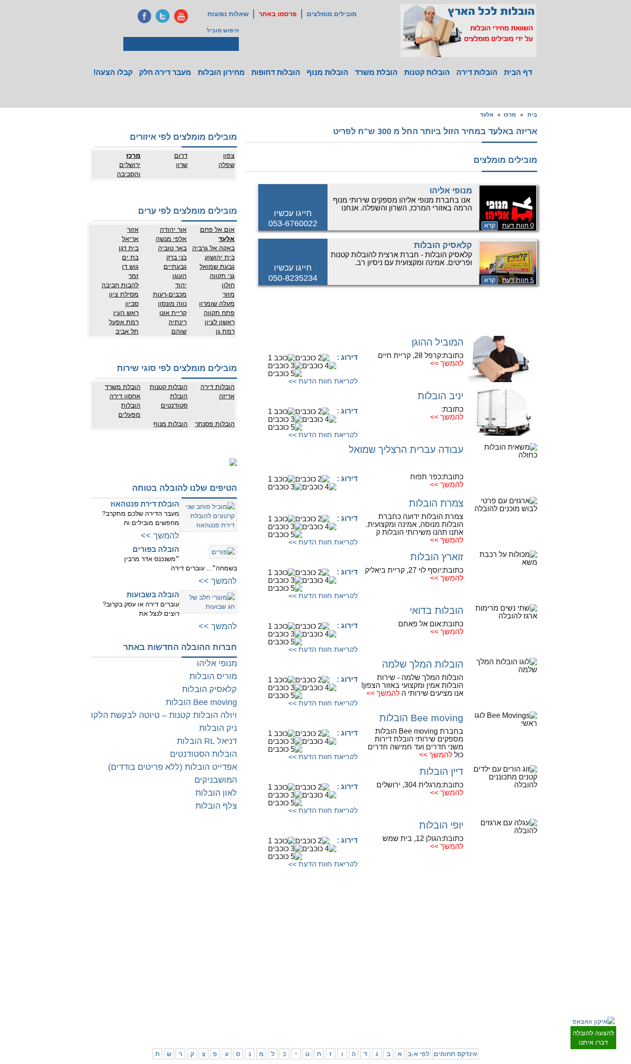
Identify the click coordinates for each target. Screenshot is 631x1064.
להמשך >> (446, 363)
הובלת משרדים (135, 977)
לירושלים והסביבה (536, 1009)
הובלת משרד (376, 72)
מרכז (510, 114)
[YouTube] (181, 16)
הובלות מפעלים (129, 410)
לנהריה (419, 977)
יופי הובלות (441, 825)
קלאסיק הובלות (443, 245)
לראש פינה (378, 1014)
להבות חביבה (120, 285)
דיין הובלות (441, 771)
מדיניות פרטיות (173, 933)
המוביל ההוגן (437, 342)
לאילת (302, 1005)
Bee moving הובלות (421, 717)
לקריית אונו (497, 970)
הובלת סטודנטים (174, 400)
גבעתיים (175, 266)
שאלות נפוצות (228, 14)
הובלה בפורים (156, 549)
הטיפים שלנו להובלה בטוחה (184, 488)
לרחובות (299, 924)
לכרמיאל (418, 1005)
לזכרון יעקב (415, 995)
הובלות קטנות (427, 72)
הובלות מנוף (327, 72)
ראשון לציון (220, 322)
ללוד (304, 933)
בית (532, 114)
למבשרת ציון (531, 1023)
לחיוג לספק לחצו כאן (311, 343)
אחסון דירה (124, 396)
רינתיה (178, 322)
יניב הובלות (440, 395)
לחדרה (420, 986)
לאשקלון (262, 977)
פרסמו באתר (278, 14)
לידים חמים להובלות (167, 1026)
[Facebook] (144, 16)
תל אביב (127, 331)
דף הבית (518, 72)
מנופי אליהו (451, 190)
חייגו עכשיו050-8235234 (292, 273)
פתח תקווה (219, 312)
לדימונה (263, 986)
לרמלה (264, 924)
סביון (132, 303)
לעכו (386, 986)
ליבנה (265, 933)
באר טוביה (172, 248)
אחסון (146, 968)
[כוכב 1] (281, 358)
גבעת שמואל (217, 266)
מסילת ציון (124, 294)
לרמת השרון (414, 933)
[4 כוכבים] (319, 366)
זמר (133, 275)
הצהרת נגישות (173, 942)
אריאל (130, 238)
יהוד (181, 285)
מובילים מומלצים (332, 14)
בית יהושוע (220, 257)
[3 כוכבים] (285, 366)
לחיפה (420, 968)
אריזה (227, 396)
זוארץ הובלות (436, 556)
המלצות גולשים (172, 924)
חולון (228, 285)
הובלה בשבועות (153, 595)
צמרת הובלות (436, 503)
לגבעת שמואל (530, 970)
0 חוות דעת (518, 225)
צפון (229, 155)
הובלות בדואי (436, 610)
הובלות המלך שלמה (422, 664)
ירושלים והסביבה (128, 169)
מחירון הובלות (221, 72)
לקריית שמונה (412, 1014)
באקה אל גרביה (213, 248)
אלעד (486, 114)
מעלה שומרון (217, 303)
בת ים (130, 257)
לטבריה (382, 995)
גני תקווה (222, 275)
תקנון (147, 933)
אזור (133, 229)
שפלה (226, 164)
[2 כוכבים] (312, 358)
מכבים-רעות (170, 294)
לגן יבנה (300, 951)
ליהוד (503, 961)
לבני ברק (536, 942)
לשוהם (264, 942)
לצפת (384, 1005)
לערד (266, 995)
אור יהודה (173, 229)
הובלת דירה (176, 968)
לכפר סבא (379, 933)
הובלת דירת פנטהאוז (144, 504)
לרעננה (419, 942)
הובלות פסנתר (215, 423)
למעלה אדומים (492, 1014)
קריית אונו (173, 312)
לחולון (539, 951)
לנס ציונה (298, 942)
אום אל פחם (217, 229)
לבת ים (501, 951)
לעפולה (382, 977)
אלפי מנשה (171, 238)
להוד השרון (378, 942)
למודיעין (537, 979)
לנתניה (420, 924)
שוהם (179, 331)
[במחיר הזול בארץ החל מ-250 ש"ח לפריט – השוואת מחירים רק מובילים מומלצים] (468, 30)
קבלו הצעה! (113, 72)
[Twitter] (163, 16)
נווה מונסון (172, 303)
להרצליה (380, 924)
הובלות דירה (477, 72)
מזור (229, 294)
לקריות (383, 968)
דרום (181, 155)
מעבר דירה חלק (165, 72)
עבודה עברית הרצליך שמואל (406, 449)
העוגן (179, 275)
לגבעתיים (535, 933)
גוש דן (130, 266)
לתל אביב (535, 924)
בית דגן (129, 248)
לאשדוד (300, 977)
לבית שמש (497, 1005)
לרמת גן (500, 924)
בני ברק (176, 257)
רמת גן (225, 331)
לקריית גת (297, 986)
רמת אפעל (124, 322)
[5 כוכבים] (285, 373)
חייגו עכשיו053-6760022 (292, 218)
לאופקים (299, 995)
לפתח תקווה (495, 933)
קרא (489, 225)
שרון (182, 164)
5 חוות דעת (518, 280)
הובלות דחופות (275, 72)
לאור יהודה (533, 961)
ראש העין (126, 312)
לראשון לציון (496, 942)
